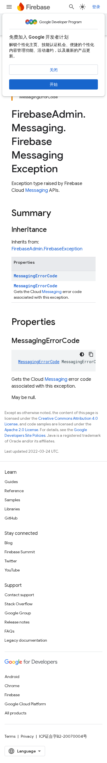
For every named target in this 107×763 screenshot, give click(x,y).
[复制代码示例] (91, 354)
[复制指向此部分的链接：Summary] (56, 213)
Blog (9, 542)
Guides (11, 481)
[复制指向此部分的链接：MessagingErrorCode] (85, 341)
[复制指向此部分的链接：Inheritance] (52, 230)
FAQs (9, 631)
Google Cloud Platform (25, 703)
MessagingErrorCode (35, 275)
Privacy (27, 736)
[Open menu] (9, 7)
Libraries (12, 509)
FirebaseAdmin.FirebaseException (46, 249)
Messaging (36, 190)
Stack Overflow (19, 603)
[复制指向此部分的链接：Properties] (61, 322)
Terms (10, 736)
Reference (14, 490)
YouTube (12, 570)
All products (15, 713)
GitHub (11, 518)
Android (12, 676)
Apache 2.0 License (21, 429)
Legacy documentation (26, 640)
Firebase (12, 694)
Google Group (18, 613)
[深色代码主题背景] (81, 354)
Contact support (19, 594)
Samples (12, 499)
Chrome (12, 685)
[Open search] (71, 6)
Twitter (11, 561)
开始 (54, 84)
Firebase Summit (20, 551)
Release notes (17, 622)
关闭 (54, 69)
